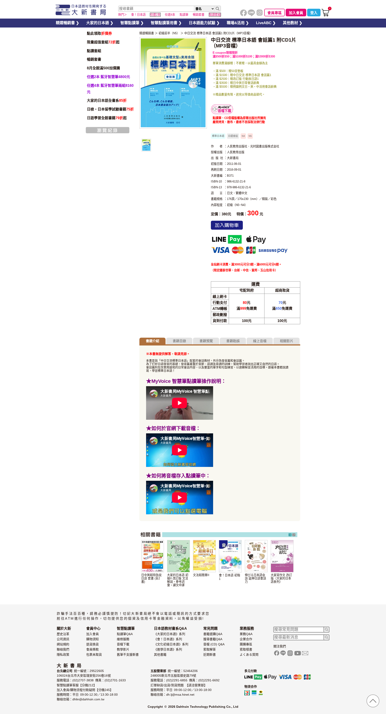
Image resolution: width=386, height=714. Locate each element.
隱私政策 (63, 654)
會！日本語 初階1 (229, 577)
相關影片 (286, 341)
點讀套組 (94, 51)
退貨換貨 (92, 644)
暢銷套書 (94, 59)
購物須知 (92, 639)
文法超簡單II (201, 575)
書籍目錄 (179, 341)
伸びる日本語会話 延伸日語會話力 (255, 578)
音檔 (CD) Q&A (213, 644)
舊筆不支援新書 (128, 654)
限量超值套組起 (103, 42)
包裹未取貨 (94, 654)
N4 (243, 136)
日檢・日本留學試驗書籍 (110, 109)
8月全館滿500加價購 (103, 68)
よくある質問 (249, 654)
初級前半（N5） (169, 33)
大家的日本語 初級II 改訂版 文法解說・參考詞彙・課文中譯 (177, 580)
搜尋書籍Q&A (212, 639)
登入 (313, 13)
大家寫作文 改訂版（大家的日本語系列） (281, 578)
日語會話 (233, 136)
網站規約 (63, 644)
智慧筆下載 (222, 109)
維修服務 (123, 639)
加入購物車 (227, 225)
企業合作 (246, 639)
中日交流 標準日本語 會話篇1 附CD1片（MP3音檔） (218, 33)
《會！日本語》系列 (168, 639)
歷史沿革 (63, 634)
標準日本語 (218, 136)
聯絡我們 (63, 649)
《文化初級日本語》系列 (171, 644)
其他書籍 (160, 654)
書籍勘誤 (233, 341)
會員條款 (92, 649)
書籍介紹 (152, 341)
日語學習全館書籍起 (107, 118)
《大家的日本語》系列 (169, 634)
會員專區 (274, 13)
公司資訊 (63, 639)
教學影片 (123, 649)
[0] (325, 15)
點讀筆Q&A (125, 634)
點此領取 (99, 33)
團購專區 (246, 644)
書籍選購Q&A (212, 634)
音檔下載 (123, 644)
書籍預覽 (206, 341)
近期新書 (209, 654)
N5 (250, 136)
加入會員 (296, 13)
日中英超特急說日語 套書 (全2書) (151, 578)
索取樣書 (246, 649)
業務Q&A (246, 634)
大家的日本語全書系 (107, 100)
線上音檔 (259, 341)
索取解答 (209, 649)
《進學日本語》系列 (168, 649)
